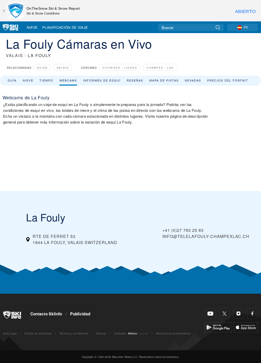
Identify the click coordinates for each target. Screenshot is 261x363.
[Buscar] (218, 27)
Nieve (32, 27)
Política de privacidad (37, 333)
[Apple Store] (246, 326)
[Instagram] (238, 313)
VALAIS (14, 55)
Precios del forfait (227, 80)
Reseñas (135, 80)
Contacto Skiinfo (46, 314)
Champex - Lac (160, 68)
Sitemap (101, 333)
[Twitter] (224, 313)
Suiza (42, 68)
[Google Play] (218, 326)
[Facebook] (252, 313)
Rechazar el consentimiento (173, 333)
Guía (12, 80)
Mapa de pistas (164, 80)
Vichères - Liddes (119, 68)
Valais (63, 68)
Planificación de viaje (65, 27)
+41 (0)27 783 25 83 (183, 230)
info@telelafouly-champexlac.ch (205, 236)
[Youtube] (210, 313)
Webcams (68, 80)
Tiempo (46, 80)
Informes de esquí (102, 80)
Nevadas (193, 80)
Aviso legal (10, 333)
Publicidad (80, 314)
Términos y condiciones (73, 333)
